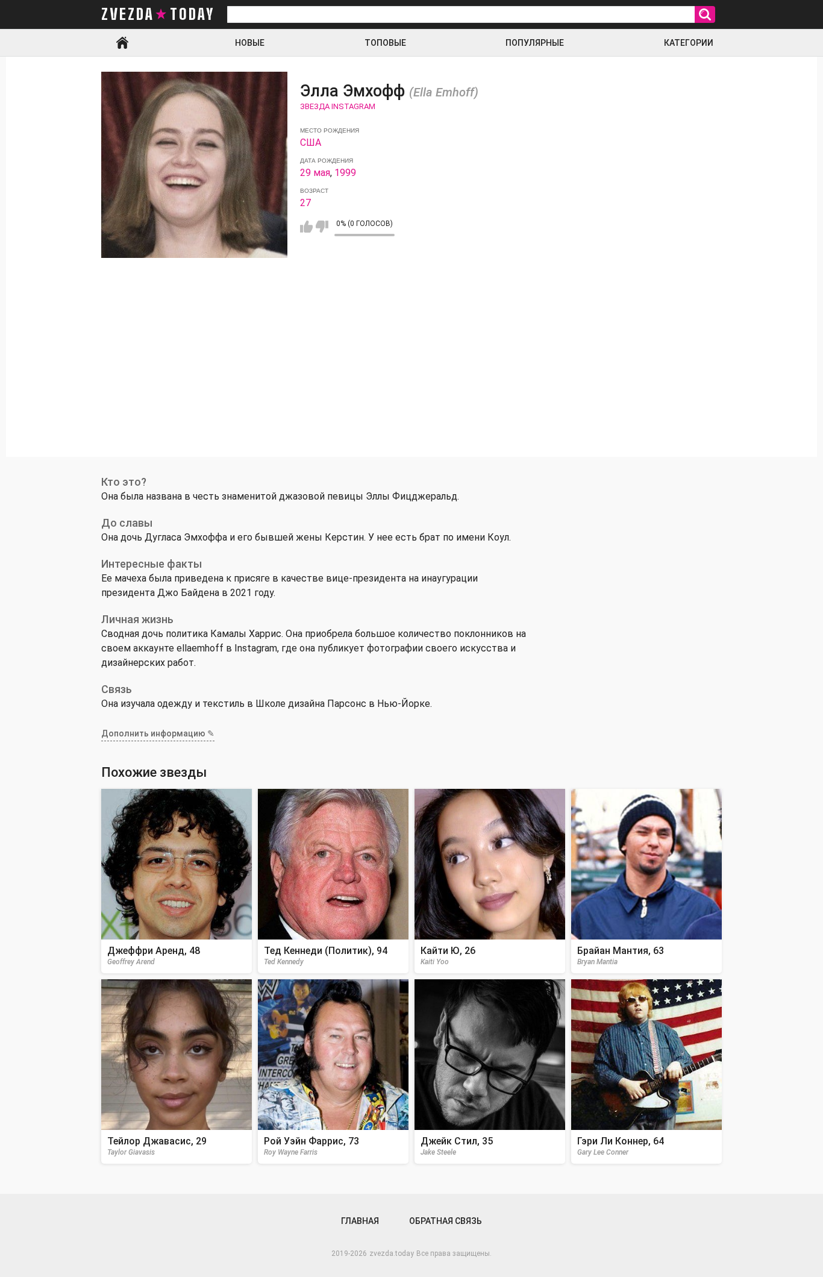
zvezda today (157, 14)
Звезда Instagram (337, 106)
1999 (345, 172)
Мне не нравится (322, 227)
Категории (688, 43)
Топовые (385, 43)
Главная (122, 43)
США (310, 142)
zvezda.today (391, 1253)
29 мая (315, 172)
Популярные (534, 43)
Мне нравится (306, 227)
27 (305, 203)
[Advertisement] (411, 372)
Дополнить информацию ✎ (157, 733)
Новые (249, 43)
